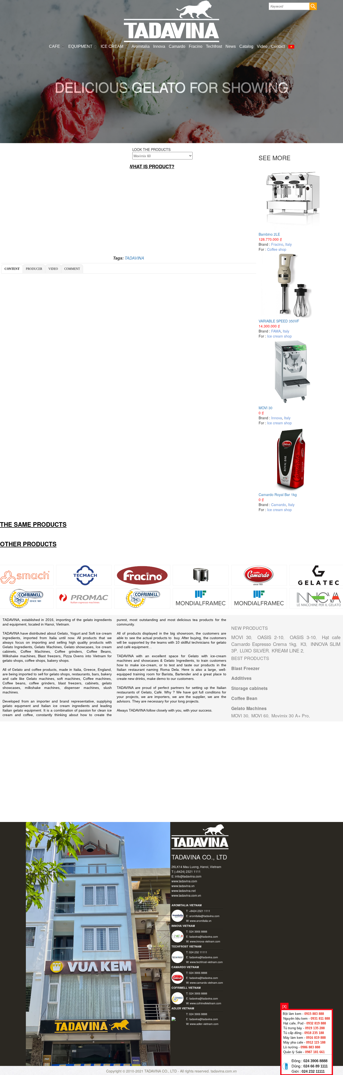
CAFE (55, 46)
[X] (284, 1006)
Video (262, 46)
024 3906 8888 (315, 1061)
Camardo (177, 46)
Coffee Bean (244, 698)
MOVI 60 (259, 715)
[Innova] (317, 597)
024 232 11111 (313, 1071)
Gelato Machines (249, 708)
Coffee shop (276, 249)
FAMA (276, 331)
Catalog (246, 46)
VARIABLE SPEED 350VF (279, 320)
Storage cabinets (249, 688)
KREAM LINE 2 (287, 650)
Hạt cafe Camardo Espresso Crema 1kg (285, 640)
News (230, 46)
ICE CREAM (112, 46)
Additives (241, 678)
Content (12, 269)
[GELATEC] (317, 574)
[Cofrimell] (25, 597)
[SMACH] (25, 574)
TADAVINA (134, 258)
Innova (159, 46)
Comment (72, 269)
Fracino (195, 46)
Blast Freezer (245, 668)
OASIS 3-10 (303, 637)
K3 (303, 644)
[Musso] (201, 574)
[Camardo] (259, 574)
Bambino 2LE (269, 234)
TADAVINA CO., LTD (161, 1070)
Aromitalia (141, 46)
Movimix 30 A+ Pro (290, 715)
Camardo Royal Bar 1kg (278, 494)
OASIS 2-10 (270, 637)
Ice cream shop (279, 336)
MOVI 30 (265, 407)
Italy (288, 244)
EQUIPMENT (80, 46)
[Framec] (200, 597)
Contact (278, 46)
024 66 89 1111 (315, 1066)
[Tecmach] (84, 574)
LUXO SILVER (254, 650)
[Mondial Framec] (259, 597)
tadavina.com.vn (224, 1070)
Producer (34, 269)
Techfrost (214, 46)
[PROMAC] (84, 597)
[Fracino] (142, 574)
